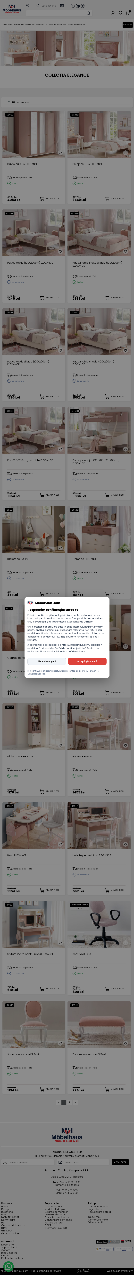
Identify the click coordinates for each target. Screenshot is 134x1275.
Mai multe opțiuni (47, 661)
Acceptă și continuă (87, 661)
